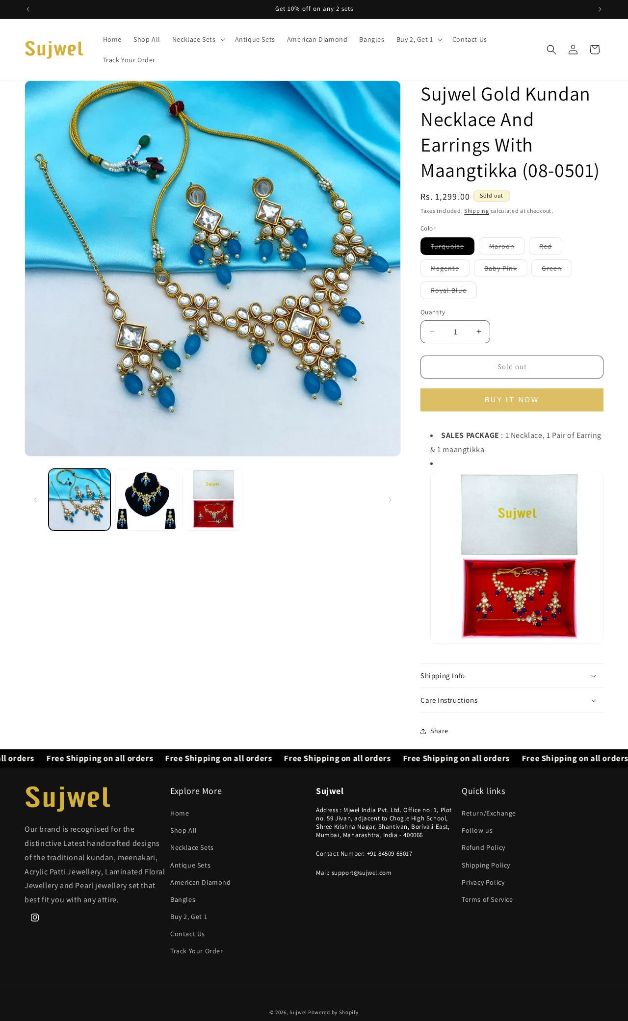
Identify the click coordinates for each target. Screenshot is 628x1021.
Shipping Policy (486, 865)
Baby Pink (505, 270)
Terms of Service (487, 899)
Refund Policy (483, 847)
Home (179, 813)
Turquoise (452, 248)
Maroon (507, 248)
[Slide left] (35, 499)
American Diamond (200, 882)
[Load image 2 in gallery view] (146, 500)
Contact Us (187, 933)
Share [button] (439, 730)
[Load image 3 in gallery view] (213, 500)
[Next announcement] (600, 9)
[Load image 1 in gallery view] (79, 500)
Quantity (432, 312)
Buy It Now (512, 400)
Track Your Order (196, 950)
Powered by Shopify (333, 1012)
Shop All (183, 830)
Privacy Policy (483, 882)
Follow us (477, 830)
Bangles (182, 899)
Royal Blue (454, 292)
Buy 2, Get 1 (188, 916)
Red (550, 248)
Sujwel (298, 1012)
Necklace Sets (192, 847)
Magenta (450, 270)
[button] (197, 39)
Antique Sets (190, 865)
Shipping (476, 210)
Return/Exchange (489, 813)
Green (557, 270)
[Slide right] (390, 499)
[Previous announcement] (28, 9)
